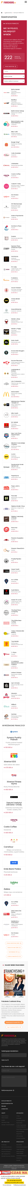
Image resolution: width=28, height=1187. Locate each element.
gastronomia (8, 12)
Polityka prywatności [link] (20, 1185)
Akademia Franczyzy (21, 1155)
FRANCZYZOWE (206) (13, 947)
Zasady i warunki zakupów (7, 1124)
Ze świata (18, 1118)
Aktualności (19, 1113)
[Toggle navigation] (26, 2)
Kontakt (18, 1160)
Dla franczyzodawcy (6, 1149)
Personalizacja (7, 1185)
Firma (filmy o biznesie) (22, 1129)
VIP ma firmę (19, 1136)
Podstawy (3, 1144)
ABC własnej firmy (5, 1154)
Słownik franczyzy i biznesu (8, 1156)
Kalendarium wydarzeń (22, 1147)
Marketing (18, 1158)
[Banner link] (14, 8)
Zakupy (3, 1113)
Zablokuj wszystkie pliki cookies (14, 1183)
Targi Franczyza (20, 1149)
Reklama (3, 1106)
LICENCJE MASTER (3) (13, 956)
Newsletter (19, 1144)
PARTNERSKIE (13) (13, 952)
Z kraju (18, 1116)
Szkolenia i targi (5, 1122)
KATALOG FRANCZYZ (19, 12)
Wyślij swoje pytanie (6, 1090)
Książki (3, 1120)
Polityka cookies (8, 1165)
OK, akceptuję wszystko (14, 1180)
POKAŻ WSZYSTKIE (9, 66)
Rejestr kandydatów (7, 1103)
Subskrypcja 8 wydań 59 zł (13, 1022)
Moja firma (19, 1133)
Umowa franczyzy (5, 1151)
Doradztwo (4, 1109)
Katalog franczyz (6, 1101)
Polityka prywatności (18, 1165)
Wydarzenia (19, 1122)
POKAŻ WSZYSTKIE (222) (13, 943)
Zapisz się (4, 1060)
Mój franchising (20, 1131)
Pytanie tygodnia (20, 1120)
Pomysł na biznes (20, 1138)
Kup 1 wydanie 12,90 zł (13, 1027)
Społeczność (20, 1141)
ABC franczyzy (5, 1141)
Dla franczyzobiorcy (6, 1147)
